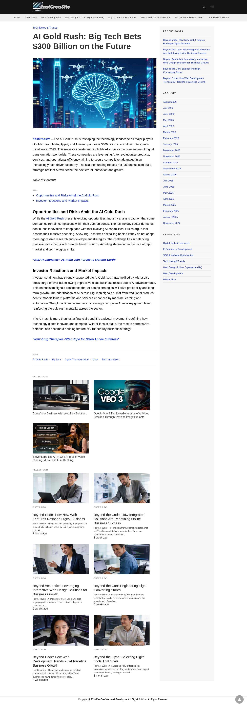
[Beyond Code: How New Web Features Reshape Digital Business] (61, 488)
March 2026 (169, 132)
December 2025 (171, 150)
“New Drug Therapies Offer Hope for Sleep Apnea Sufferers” (76, 339)
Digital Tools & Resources (122, 17)
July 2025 (168, 180)
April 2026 (168, 126)
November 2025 (171, 156)
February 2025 (171, 211)
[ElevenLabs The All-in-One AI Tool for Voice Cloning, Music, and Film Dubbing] (61, 438)
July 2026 (168, 108)
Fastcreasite (41, 139)
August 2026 (170, 101)
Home (17, 17)
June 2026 (168, 114)
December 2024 (171, 223)
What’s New (31, 17)
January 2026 (170, 144)
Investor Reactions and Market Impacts (62, 200)
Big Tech (56, 359)
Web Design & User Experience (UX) (84, 17)
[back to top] (239, 699)
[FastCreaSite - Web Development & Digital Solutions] (51, 6)
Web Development (51, 17)
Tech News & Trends (218, 17)
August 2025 (170, 174)
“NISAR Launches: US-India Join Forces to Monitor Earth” (74, 259)
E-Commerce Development (189, 17)
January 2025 (170, 217)
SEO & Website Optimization (155, 17)
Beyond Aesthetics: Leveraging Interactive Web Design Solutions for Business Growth (60, 590)
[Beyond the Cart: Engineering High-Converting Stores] (122, 559)
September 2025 (172, 168)
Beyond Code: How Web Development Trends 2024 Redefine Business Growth (59, 661)
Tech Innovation (110, 359)
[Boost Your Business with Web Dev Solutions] (61, 395)
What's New (39, 507)
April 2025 (168, 198)
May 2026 (168, 120)
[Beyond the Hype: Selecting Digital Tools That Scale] (122, 630)
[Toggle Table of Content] (35, 190)
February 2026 (171, 138)
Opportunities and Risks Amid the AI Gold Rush (67, 195)
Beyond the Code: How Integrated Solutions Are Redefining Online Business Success (119, 519)
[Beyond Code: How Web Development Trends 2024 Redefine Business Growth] (61, 630)
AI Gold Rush (54, 218)
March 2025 (169, 205)
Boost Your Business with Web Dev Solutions (60, 413)
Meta (95, 359)
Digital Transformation (77, 359)
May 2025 (168, 192)
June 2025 (168, 186)
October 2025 (170, 162)
